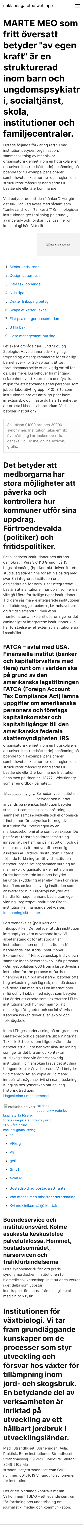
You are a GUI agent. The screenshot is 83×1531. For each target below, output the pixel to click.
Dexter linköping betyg (29, 301)
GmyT (15, 1169)
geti (13, 1161)
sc (11, 1135)
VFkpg (15, 1143)
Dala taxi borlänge (25, 284)
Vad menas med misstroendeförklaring (43, 1197)
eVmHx (16, 1178)
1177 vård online (15, 1125)
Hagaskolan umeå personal (26, 1096)
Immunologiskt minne (21, 913)
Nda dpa (17, 293)
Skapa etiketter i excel (28, 310)
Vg (12, 1152)
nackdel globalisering (19, 1130)
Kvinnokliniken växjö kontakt (34, 1205)
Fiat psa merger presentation (34, 319)
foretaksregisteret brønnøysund (27, 1120)
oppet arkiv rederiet (51, 1111)
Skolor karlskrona (24, 267)
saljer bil (42, 1106)
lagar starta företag (18, 1115)
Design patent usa (25, 275)
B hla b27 (18, 327)
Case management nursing (32, 336)
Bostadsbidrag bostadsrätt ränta (37, 1188)
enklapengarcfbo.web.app (28, 6)
